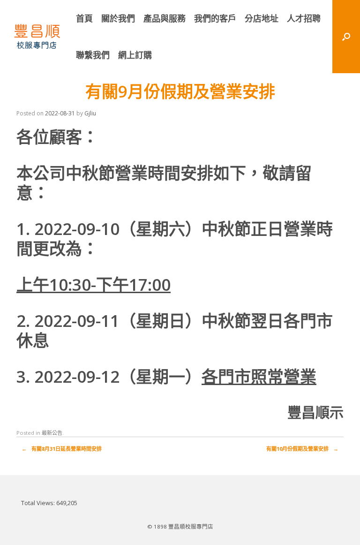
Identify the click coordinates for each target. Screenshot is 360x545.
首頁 (84, 18)
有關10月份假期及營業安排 (302, 448)
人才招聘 (304, 18)
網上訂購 (135, 55)
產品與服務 (164, 18)
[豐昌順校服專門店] (37, 36)
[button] (346, 36)
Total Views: (38, 503)
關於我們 (118, 18)
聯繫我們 (93, 55)
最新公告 (52, 432)
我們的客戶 (215, 18)
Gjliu (90, 113)
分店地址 (261, 18)
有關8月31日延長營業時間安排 (62, 448)
